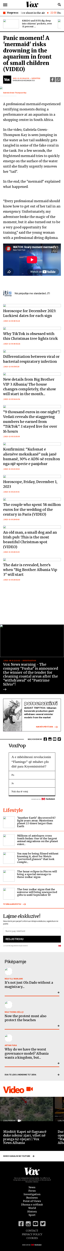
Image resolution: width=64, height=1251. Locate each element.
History (32, 1211)
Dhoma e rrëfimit (32, 1204)
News (32, 1187)
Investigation (32, 1194)
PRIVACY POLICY (32, 1234)
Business (32, 1197)
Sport (32, 1214)
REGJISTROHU (14, 939)
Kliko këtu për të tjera (44, 727)
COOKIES (32, 1238)
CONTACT (32, 1230)
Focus (32, 1190)
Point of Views (32, 1201)
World (32, 1208)
